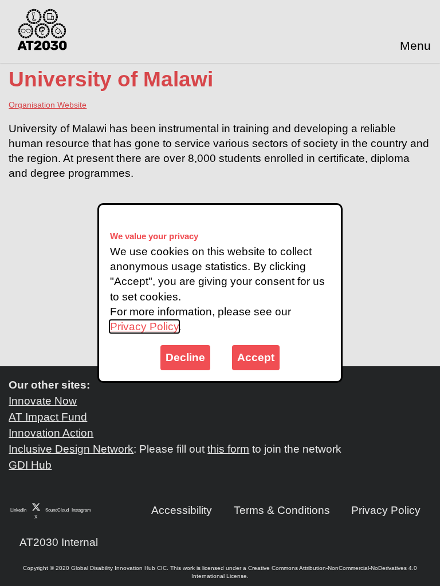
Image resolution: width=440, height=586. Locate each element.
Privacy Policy (144, 326)
